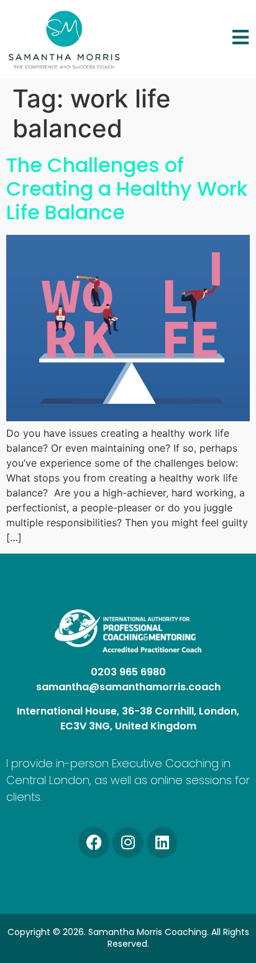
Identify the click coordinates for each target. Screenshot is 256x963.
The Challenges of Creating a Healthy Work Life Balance (126, 189)
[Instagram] (128, 842)
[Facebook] (93, 842)
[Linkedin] (162, 842)
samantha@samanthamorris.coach (128, 687)
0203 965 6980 (128, 672)
